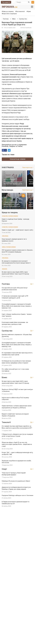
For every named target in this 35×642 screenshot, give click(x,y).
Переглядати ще (27, 167)
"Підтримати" (6, 2)
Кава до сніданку (8, 11)
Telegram (12, 146)
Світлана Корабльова (25, 27)
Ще (31, 284)
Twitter (20, 146)
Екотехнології (20, 11)
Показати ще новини (17, 159)
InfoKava (9, 6)
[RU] (13, 2)
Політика (6, 19)
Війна (13, 19)
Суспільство (23, 19)
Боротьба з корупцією (10, 13)
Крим (29, 11)
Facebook (5, 146)
